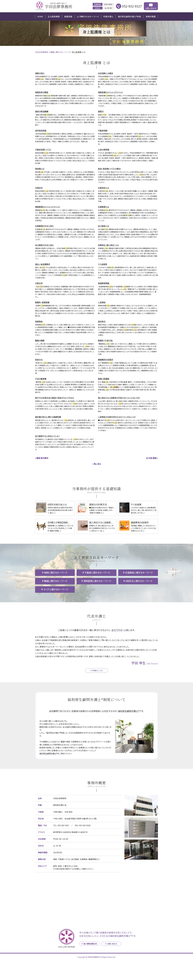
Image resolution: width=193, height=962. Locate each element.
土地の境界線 (103, 149)
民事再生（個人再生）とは (108, 245)
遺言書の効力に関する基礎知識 (48, 416)
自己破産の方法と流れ (44, 245)
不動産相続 (102, 130)
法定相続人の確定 (105, 73)
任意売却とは (103, 187)
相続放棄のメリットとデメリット (110, 92)
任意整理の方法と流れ (44, 226)
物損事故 (39, 321)
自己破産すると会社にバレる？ (47, 436)
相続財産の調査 (41, 92)
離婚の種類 (39, 340)
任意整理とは (103, 206)
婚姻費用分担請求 (105, 359)
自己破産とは (103, 226)
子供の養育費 (40, 378)
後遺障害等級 (103, 283)
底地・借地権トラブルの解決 (109, 168)
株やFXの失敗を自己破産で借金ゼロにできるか (54, 397)
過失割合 (102, 321)
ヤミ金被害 (102, 264)
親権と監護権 (103, 378)
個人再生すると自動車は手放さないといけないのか (119, 397)
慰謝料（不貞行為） (105, 340)
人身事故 (102, 302)
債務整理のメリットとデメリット (47, 206)
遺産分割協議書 (41, 111)
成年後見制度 (40, 130)
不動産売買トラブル (43, 149)
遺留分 (101, 111)
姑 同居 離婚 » (152, 458)
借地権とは (39, 168)
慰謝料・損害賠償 (42, 302)
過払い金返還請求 (42, 264)
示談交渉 (39, 283)
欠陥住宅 (39, 187)
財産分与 (39, 359)
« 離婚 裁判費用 (41, 458)
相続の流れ (39, 73)
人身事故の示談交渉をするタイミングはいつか (117, 416)
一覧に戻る (96, 463)
